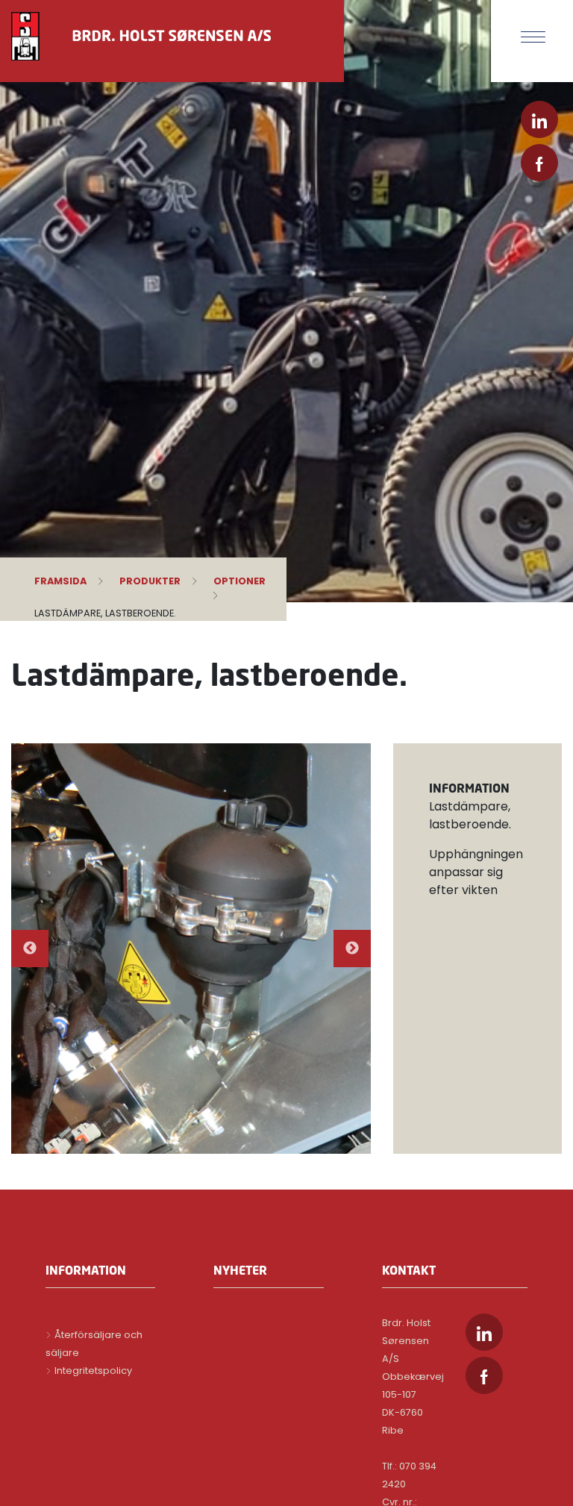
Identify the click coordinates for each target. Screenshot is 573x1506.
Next (352, 948)
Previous (29, 948)
